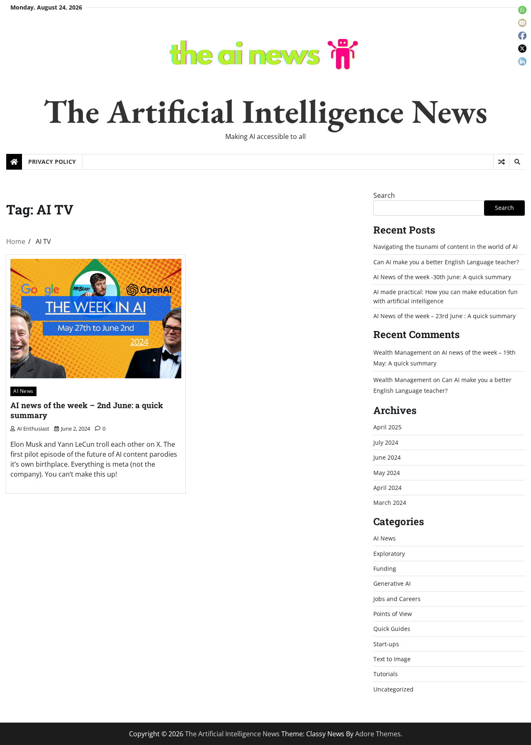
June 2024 (387, 457)
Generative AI (392, 583)
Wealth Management (402, 352)
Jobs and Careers (397, 599)
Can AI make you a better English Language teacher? (446, 262)
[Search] (517, 162)
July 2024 (385, 442)
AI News (23, 390)
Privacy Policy (52, 162)
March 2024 (389, 502)
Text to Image (392, 659)
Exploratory (389, 554)
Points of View (392, 614)
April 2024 (387, 488)
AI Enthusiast (33, 428)
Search (384, 195)
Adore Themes (378, 733)
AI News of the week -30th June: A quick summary (442, 277)
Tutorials (385, 674)
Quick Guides (391, 629)
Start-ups (386, 644)
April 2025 (387, 427)
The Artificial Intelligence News (265, 111)
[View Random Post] (501, 162)
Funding (384, 568)
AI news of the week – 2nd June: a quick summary (86, 410)
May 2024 (386, 473)
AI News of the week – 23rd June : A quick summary (444, 316)
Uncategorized (393, 689)
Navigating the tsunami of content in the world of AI (445, 247)
